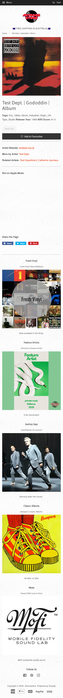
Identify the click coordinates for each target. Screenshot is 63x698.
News (31, 587)
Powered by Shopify (46, 685)
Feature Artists (31, 342)
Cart (58, 2)
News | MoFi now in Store (31, 593)
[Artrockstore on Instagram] (38, 675)
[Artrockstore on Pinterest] (31, 675)
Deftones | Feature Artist (31, 348)
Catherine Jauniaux (48, 160)
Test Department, (29, 160)
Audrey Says (31, 424)
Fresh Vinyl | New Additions (31, 266)
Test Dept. (24, 154)
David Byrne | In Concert (31, 430)
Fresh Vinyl (31, 260)
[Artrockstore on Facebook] (25, 675)
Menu (9, 2)
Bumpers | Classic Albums (31, 511)
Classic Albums (31, 506)
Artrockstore (30, 685)
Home (4, 33)
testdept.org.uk (26, 147)
